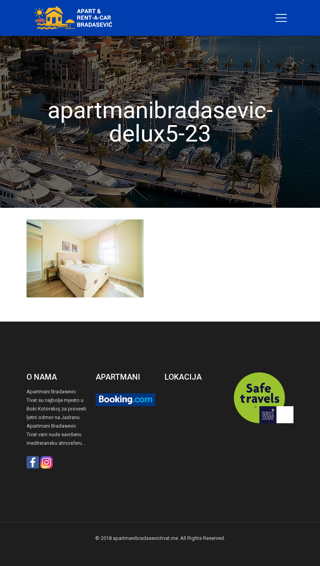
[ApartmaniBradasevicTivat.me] (76, 18)
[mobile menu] (281, 18)
